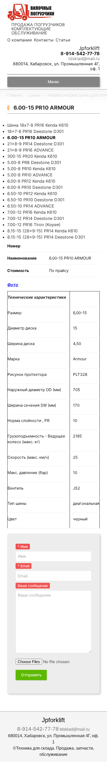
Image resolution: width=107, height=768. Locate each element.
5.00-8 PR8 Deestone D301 (34, 162)
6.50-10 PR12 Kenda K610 (32, 193)
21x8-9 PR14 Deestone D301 (35, 143)
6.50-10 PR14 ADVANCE (30, 206)
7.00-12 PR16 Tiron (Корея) (34, 224)
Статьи (63, 39)
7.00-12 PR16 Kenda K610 (32, 212)
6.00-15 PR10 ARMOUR (31, 137)
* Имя (23, 546)
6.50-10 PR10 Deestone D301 (35, 199)
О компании (19, 39)
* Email (23, 566)
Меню (53, 81)
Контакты (44, 39)
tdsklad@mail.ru (83, 58)
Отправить (31, 674)
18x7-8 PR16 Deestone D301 (35, 131)
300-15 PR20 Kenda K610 (32, 156)
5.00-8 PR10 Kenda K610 (31, 168)
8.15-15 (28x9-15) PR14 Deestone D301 (46, 237)
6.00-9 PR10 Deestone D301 (35, 187)
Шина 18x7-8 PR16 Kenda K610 (37, 125)
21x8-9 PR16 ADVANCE (30, 150)
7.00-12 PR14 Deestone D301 (35, 218)
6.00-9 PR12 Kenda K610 (31, 181)
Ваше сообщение (33, 586)
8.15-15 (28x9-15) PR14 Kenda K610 (42, 230)
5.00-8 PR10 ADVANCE (30, 174)
